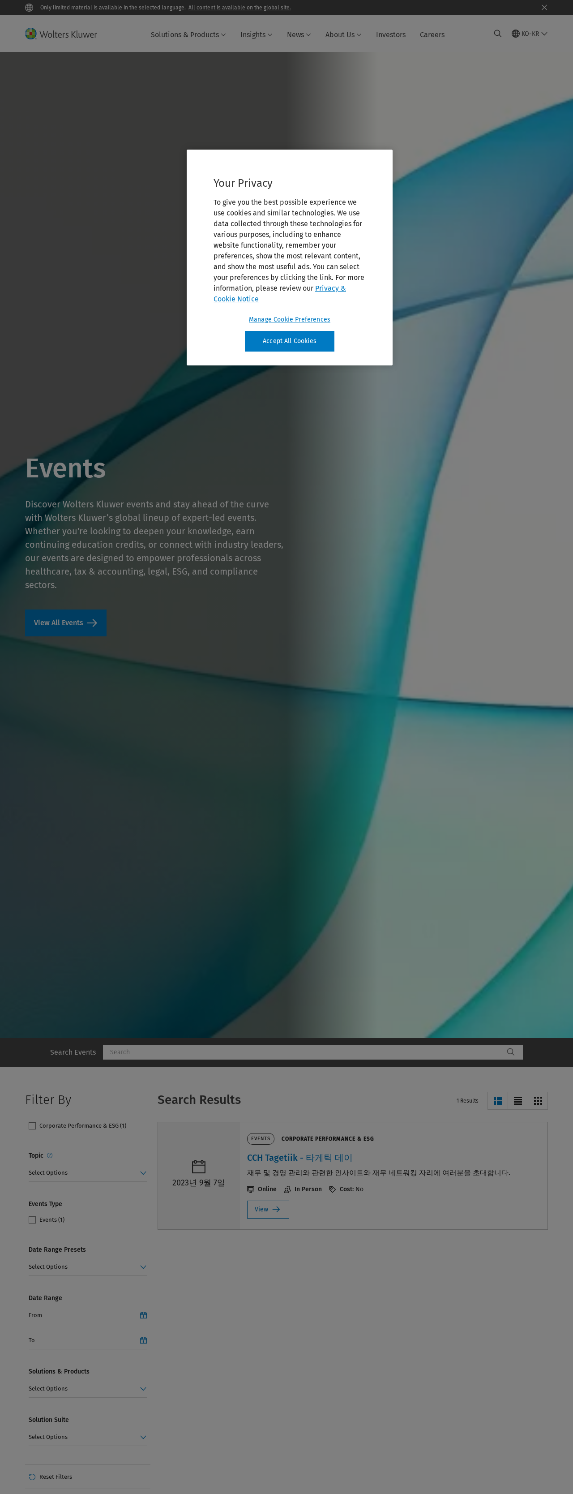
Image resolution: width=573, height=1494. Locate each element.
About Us (340, 34)
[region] (290, 257)
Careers (432, 34)
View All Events (66, 623)
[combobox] (303, 1052)
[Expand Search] (497, 33)
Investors (391, 34)
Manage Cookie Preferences (289, 319)
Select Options (48, 1172)
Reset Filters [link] (55, 1476)
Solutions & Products (185, 34)
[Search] (510, 1052)
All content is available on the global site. (239, 7)
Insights (252, 34)
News (295, 34)
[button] (497, 1101)
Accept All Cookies (289, 341)
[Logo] (66, 33)
